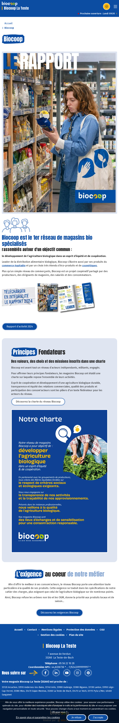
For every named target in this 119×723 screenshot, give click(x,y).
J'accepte (98, 717)
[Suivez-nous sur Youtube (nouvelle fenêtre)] (67, 673)
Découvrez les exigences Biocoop (62, 613)
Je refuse (76, 717)
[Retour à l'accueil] (9, 4)
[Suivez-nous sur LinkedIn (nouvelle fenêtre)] (56, 673)
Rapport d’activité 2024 (22, 327)
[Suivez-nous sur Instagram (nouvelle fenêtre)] (77, 673)
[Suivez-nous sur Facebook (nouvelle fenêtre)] (45, 673)
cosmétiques (89, 265)
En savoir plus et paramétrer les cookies (38, 717)
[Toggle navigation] (115, 7)
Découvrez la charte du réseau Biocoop (40, 402)
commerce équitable (14, 265)
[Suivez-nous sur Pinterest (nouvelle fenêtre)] (88, 673)
